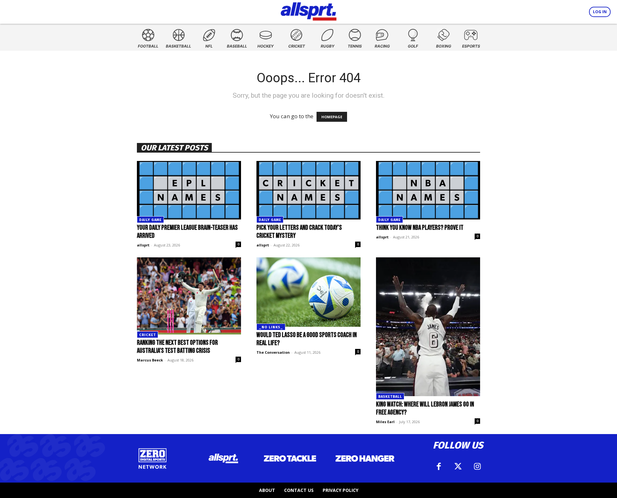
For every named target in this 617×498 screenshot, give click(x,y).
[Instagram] (477, 466)
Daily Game (150, 220)
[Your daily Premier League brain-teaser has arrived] (189, 190)
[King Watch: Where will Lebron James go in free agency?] (428, 326)
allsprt (143, 245)
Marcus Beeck (150, 360)
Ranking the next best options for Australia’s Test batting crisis (177, 347)
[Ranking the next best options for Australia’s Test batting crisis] (189, 295)
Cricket (147, 335)
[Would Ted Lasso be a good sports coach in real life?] (308, 292)
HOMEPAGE (331, 116)
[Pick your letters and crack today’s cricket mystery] (308, 190)
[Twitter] (458, 466)
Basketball (390, 397)
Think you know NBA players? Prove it (419, 228)
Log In (600, 11)
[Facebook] (439, 466)
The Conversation (273, 352)
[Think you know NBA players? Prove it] (428, 190)
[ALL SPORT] (309, 10)
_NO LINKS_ (271, 327)
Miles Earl (385, 421)
